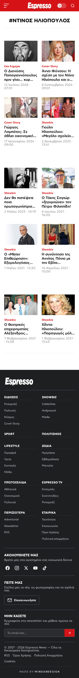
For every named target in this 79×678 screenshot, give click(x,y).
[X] (26, 568)
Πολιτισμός (51, 434)
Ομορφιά (10, 452)
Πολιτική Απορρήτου (48, 655)
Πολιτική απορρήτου (55, 539)
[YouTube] (35, 568)
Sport (9, 434)
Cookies (9, 661)
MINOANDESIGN (47, 671)
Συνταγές (10, 465)
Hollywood (49, 410)
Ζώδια (46, 446)
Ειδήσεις (11, 397)
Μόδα (8, 472)
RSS (6, 532)
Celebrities (48, 404)
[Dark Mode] (61, 5)
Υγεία (7, 459)
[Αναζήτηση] (72, 5)
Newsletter (11, 526)
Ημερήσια (48, 452)
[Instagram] (16, 568)
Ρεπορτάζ (10, 404)
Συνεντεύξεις (50, 495)
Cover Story (12, 423)
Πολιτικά (10, 502)
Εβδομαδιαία (50, 459)
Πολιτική (10, 410)
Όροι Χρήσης (50, 532)
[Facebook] (7, 568)
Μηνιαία (47, 465)
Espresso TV (52, 482)
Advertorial (11, 519)
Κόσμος (9, 417)
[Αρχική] (19, 381)
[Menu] (6, 5)
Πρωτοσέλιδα (15, 482)
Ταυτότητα (49, 519)
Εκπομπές (48, 489)
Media (46, 417)
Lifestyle (12, 446)
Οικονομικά (12, 495)
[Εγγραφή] (69, 633)
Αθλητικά (10, 489)
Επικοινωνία (50, 526)
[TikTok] (44, 568)
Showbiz (49, 397)
